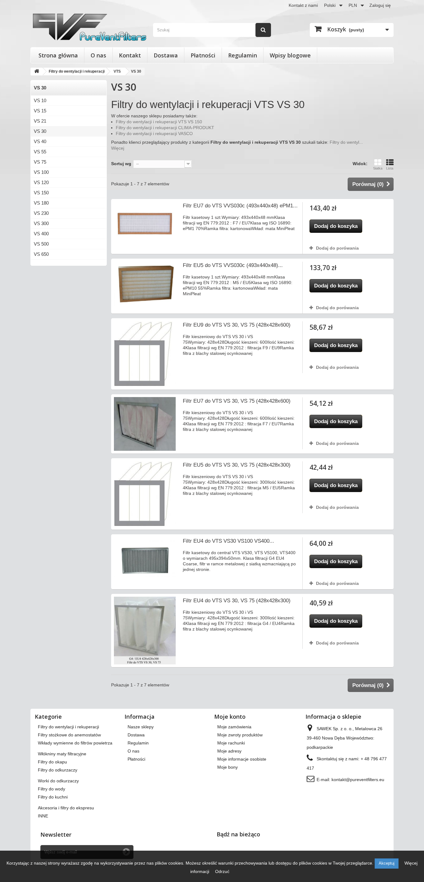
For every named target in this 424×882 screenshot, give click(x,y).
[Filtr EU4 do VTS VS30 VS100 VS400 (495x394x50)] (145, 560)
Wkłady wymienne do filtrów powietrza (75, 742)
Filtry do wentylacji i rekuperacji (68, 726)
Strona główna (58, 55)
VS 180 (41, 203)
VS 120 (41, 182)
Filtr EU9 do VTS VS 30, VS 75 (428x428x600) (237, 325)
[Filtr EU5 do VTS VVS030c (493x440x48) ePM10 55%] (145, 283)
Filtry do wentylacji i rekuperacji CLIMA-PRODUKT (165, 127)
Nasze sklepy (141, 726)
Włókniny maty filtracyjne (62, 753)
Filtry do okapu (52, 761)
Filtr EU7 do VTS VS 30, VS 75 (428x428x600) (237, 401)
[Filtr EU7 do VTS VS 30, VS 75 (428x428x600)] (145, 424)
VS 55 (40, 151)
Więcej (117, 148)
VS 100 (41, 172)
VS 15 (40, 110)
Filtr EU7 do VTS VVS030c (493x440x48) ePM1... (240, 206)
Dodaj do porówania (337, 248)
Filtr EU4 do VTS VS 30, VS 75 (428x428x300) (237, 601)
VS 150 (41, 192)
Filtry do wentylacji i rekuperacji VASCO (154, 133)
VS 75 (40, 162)
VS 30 (40, 131)
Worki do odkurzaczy (58, 780)
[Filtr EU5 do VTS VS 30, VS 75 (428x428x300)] (145, 494)
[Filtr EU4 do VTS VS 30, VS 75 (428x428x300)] (145, 630)
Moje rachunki (231, 742)
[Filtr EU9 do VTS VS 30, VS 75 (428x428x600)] (145, 354)
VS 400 (41, 233)
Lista (389, 168)
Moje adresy (229, 751)
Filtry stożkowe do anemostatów (69, 734)
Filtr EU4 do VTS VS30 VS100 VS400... (228, 541)
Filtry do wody (51, 788)
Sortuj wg (121, 163)
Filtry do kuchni (53, 796)
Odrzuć (222, 871)
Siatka (377, 168)
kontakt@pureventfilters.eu (358, 779)
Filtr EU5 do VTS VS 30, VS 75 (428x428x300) (237, 465)
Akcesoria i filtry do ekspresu (66, 807)
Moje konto (230, 716)
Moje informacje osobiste (241, 759)
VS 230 (41, 213)
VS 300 (41, 223)
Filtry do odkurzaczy (57, 769)
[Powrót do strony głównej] (37, 71)
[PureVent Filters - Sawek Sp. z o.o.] (89, 27)
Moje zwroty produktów (240, 734)
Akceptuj (387, 863)
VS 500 (41, 244)
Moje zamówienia (234, 726)
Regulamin (242, 55)
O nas (98, 55)
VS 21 (40, 121)
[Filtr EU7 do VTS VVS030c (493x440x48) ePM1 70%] (145, 222)
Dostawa (166, 55)
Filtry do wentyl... (346, 142)
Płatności (203, 55)
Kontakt (130, 55)
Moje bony (227, 767)
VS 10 (40, 100)
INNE (43, 815)
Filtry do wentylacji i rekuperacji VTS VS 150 (159, 121)
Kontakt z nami (303, 5)
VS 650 (41, 254)
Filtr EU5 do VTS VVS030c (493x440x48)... (233, 265)
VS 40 (40, 141)
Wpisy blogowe (290, 55)
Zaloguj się (380, 5)
